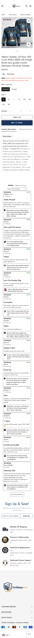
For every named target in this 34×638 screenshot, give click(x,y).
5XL (9, 104)
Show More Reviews (17, 494)
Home (3, 15)
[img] (17, 463)
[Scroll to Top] (30, 628)
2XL (25, 100)
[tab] (7, 136)
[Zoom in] (28, 44)
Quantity (4, 111)
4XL (4, 104)
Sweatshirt (6, 89)
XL (19, 100)
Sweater (15, 89)
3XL (30, 100)
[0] (30, 6)
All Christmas (13, 15)
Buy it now (17, 123)
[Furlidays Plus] (17, 6)
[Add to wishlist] (28, 21)
